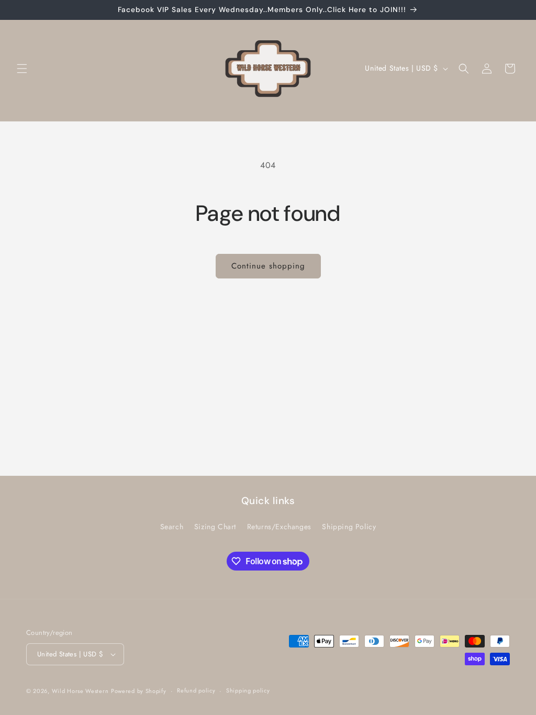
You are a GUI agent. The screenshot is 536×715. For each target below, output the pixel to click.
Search (172, 526)
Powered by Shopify (138, 691)
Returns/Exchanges (279, 526)
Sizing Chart (215, 526)
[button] (22, 68)
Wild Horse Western (80, 691)
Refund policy (196, 690)
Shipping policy (248, 690)
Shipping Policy (349, 526)
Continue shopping (268, 266)
